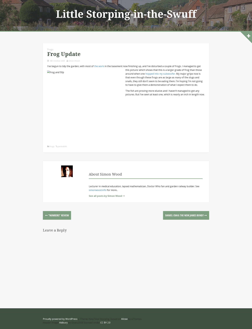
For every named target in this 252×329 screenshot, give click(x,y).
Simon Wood (74, 60)
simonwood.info (97, 190)
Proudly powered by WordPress (60, 319)
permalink (62, 146)
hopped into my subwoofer (160, 73)
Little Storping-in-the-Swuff (126, 14)
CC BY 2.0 (105, 322)
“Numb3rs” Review (58, 215)
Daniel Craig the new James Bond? (184, 215)
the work (99, 66)
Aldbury (63, 322)
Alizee (124, 319)
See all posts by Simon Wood (105, 196)
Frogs (50, 49)
